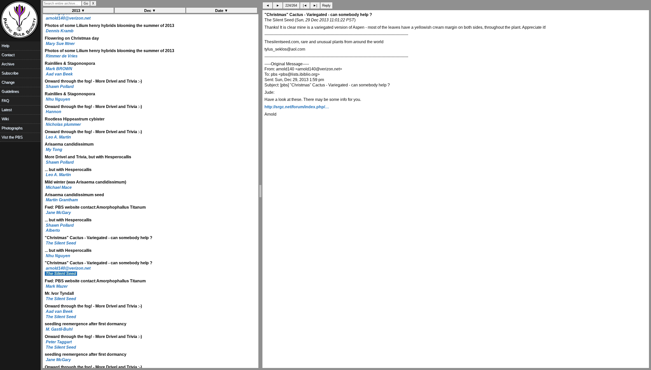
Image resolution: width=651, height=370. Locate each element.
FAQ (5, 100)
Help (5, 45)
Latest (7, 109)
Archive (8, 64)
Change (8, 82)
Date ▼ (221, 10)
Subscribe (10, 73)
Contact (8, 55)
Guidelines (10, 91)
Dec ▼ (150, 10)
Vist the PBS (12, 137)
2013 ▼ (78, 10)
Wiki (5, 119)
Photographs (12, 128)
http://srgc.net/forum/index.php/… (296, 107)
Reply (326, 5)
